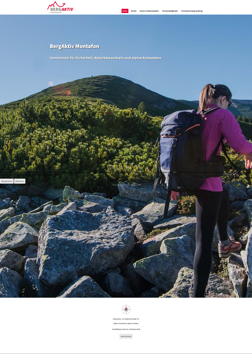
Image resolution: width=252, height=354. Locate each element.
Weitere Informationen (121, 185)
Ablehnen (19, 181)
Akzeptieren (6, 181)
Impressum (135, 185)
